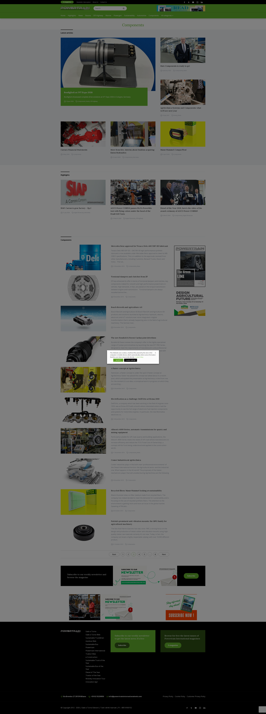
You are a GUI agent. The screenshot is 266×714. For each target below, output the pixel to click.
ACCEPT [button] (118, 360)
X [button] (155, 353)
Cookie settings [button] (130, 360)
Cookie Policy (139, 357)
